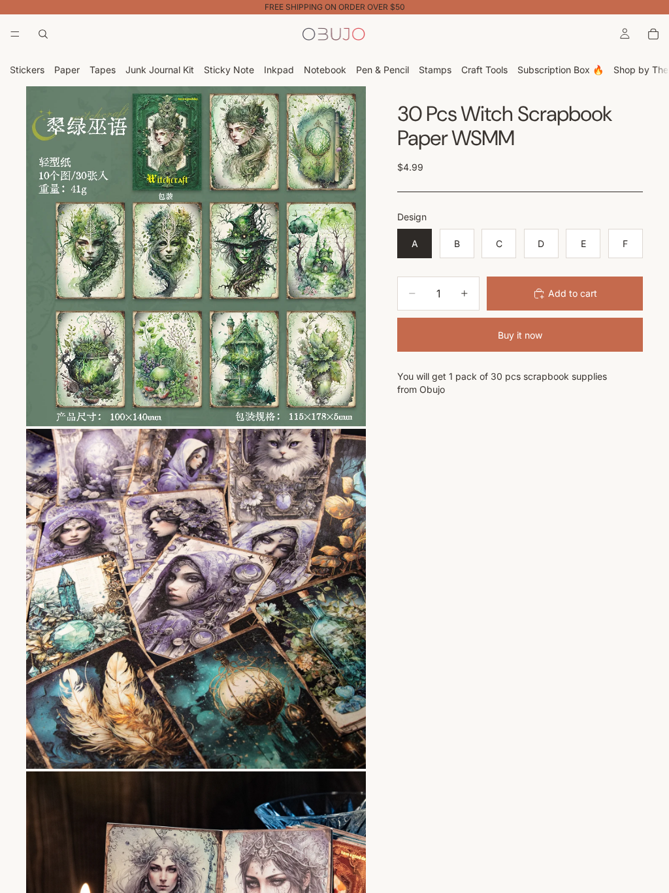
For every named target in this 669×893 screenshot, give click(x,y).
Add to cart (572, 293)
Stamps (435, 69)
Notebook (325, 69)
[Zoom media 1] (196, 256)
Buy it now (520, 335)
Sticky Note (229, 69)
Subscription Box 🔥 (560, 69)
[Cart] (653, 34)
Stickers (27, 69)
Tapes (103, 69)
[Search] (43, 34)
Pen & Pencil (382, 69)
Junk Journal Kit (159, 69)
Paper (67, 69)
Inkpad (279, 69)
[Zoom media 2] (196, 599)
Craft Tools (484, 69)
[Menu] (15, 34)
